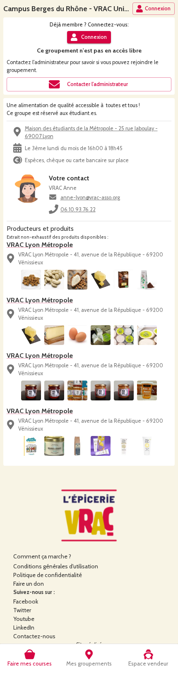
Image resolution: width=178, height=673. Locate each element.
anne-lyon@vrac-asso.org (90, 197)
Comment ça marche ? (42, 556)
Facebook (25, 601)
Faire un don (28, 583)
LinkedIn (23, 627)
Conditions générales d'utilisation (55, 566)
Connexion (158, 8)
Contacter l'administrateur (97, 84)
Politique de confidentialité (47, 575)
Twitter (22, 610)
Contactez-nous (34, 636)
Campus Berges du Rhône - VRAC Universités (76, 8)
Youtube (23, 619)
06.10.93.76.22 (78, 209)
